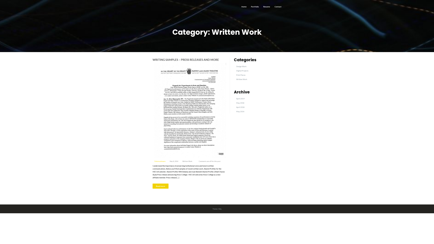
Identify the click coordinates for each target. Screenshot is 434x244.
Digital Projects (242, 71)
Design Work (241, 66)
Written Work (187, 161)
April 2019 (240, 98)
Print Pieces (240, 75)
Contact (278, 7)
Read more (160, 186)
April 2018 (240, 107)
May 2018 (240, 103)
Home (243, 7)
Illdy (219, 209)
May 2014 (240, 111)
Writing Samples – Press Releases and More (186, 59)
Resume (266, 7)
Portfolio (255, 7)
